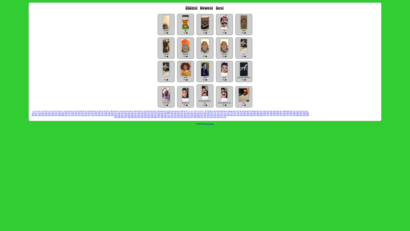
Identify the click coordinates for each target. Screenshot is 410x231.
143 (122, 113)
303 (178, 117)
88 (229, 111)
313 (211, 117)
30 (93, 111)
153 (155, 113)
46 (130, 111)
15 (58, 111)
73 (194, 111)
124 (59, 113)
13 (53, 111)
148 (138, 113)
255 (214, 115)
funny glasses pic (224, 103)
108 (284, 111)
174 (224, 113)
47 (133, 111)
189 (274, 113)
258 (224, 115)
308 (195, 117)
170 (211, 113)
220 (99, 115)
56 (154, 111)
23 (76, 111)
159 (175, 113)
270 (264, 115)
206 (52, 115)
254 (211, 115)
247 (188, 115)
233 (142, 115)
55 (151, 111)
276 (284, 115)
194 (290, 113)
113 (300, 111)
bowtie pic (185, 103)
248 (191, 115)
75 (198, 111)
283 (307, 115)
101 (261, 111)
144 (125, 113)
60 (163, 111)
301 (172, 117)
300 (168, 117)
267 (254, 115)
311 (205, 117)
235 (148, 115)
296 (155, 117)
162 (185, 113)
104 (270, 111)
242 (171, 115)
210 (66, 115)
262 (238, 115)
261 (234, 115)
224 (112, 115)
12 (50, 111)
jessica (185, 54)
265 (248, 115)
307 (191, 117)
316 (221, 117)
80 (210, 111)
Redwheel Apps (208, 124)
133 (89, 113)
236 (152, 115)
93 (241, 111)
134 (92, 113)
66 (177, 111)
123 (55, 113)
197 (300, 113)
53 (147, 111)
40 (116, 111)
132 (85, 113)
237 (155, 115)
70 (187, 111)
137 (102, 113)
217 (89, 115)
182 (251, 113)
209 (62, 115)
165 (194, 113)
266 (251, 115)
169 (208, 113)
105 (274, 111)
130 (79, 113)
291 (138, 117)
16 (60, 111)
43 (123, 111)
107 (280, 111)
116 (33, 113)
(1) (165, 33)
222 (105, 115)
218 (92, 115)
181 (247, 113)
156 (165, 113)
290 (135, 117)
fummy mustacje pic (205, 102)
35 (104, 111)
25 (81, 111)
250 (198, 115)
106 (277, 111)
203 (42, 115)
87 (227, 111)
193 (287, 113)
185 (261, 113)
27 (86, 111)
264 (244, 115)
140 (112, 113)
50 (140, 111)
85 (222, 111)
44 (126, 111)
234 (145, 115)
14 (55, 111)
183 (254, 113)
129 (75, 113)
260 (231, 115)
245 (181, 115)
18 (65, 111)
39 (114, 111)
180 (244, 113)
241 (168, 115)
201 (36, 115)
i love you (166, 103)
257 (221, 115)
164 (191, 113)
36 (107, 111)
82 (215, 111)
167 (201, 113)
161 (181, 113)
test (224, 77)
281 (300, 115)
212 (72, 115)
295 (152, 117)
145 (128, 113)
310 (201, 117)
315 (218, 117)
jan (244, 103)
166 (198, 113)
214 (79, 115)
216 (85, 115)
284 (115, 117)
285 (119, 117)
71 (189, 111)
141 (115, 113)
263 (241, 115)
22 (74, 111)
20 (69, 111)
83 (217, 111)
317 (224, 117)
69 (184, 111)
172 (218, 113)
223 (109, 115)
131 (82, 113)
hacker (205, 30)
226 (118, 115)
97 (250, 111)
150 (145, 113)
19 (67, 111)
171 (214, 113)
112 (297, 111)
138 (105, 113)
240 (165, 115)
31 (95, 111)
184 (257, 113)
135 (95, 113)
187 (267, 113)
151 (148, 113)
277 (287, 115)
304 (181, 117)
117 (36, 113)
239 (161, 115)
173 (221, 113)
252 (205, 115)
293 (145, 117)
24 (79, 111)
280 (297, 115)
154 (158, 113)
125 (62, 113)
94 (243, 111)
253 (208, 115)
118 (39, 113)
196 (297, 113)
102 (264, 111)
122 (52, 113)
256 (218, 115)
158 (171, 113)
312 (208, 117)
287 (125, 117)
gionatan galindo (243, 77)
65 (175, 111)
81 (213, 111)
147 (135, 113)
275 (281, 115)
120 (46, 113)
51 (142, 111)
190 (277, 113)
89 (231, 111)
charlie (166, 54)
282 (304, 115)
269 (261, 115)
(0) (243, 33)
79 (208, 111)
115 (306, 111)
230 (132, 115)
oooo (185, 77)
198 (304, 113)
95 (245, 111)
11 (48, 111)
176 (231, 113)
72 (191, 111)
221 (102, 115)
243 (175, 115)
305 (185, 117)
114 (303, 111)
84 (220, 111)
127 (69, 113)
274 (277, 115)
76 (201, 111)
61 (166, 111)
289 (132, 117)
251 (201, 115)
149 (142, 113)
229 (128, 115)
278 (291, 115)
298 (162, 117)
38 (112, 111)
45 (128, 111)
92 (238, 111)
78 (205, 111)
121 (49, 113)
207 (56, 115)
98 (252, 111)
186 (264, 113)
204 (46, 115)
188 (271, 113)
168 (204, 113)
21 (72, 111)
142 (118, 113)
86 (224, 111)
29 (90, 111)
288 (128, 117)
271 (267, 115)
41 (119, 111)
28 (88, 111)
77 (203, 111)
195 (294, 113)
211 (69, 115)
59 (161, 111)
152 (151, 113)
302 (175, 117)
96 (248, 111)
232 (138, 115)
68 (182, 111)
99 (255, 111)
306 (188, 117)
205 (49, 115)
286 (122, 117)
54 (149, 111)
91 (236, 111)
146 (132, 113)
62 (168, 111)
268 (257, 115)
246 (185, 115)
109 (287, 111)
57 (156, 111)
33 (100, 111)
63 (170, 111)
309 (198, 117)
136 (98, 113)
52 (144, 111)
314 (214, 117)
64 (173, 111)
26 (83, 111)
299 (165, 117)
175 (228, 113)
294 (148, 117)
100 (257, 111)
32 (97, 111)
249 (195, 115)
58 (159, 111)
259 (228, 115)
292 (142, 117)
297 (158, 117)
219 (95, 115)
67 (180, 111)
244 (178, 115)
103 (267, 111)
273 (274, 115)
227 (122, 115)
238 (158, 115)
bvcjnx (166, 30)
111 (294, 111)
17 (62, 111)
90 (234, 111)
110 (290, 111)
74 (196, 111)
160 (178, 113)
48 (135, 111)
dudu (244, 30)
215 (82, 115)
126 (65, 113)
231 (135, 115)
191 (281, 113)
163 (188, 113)
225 (115, 115)
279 (294, 115)
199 (307, 113)
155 (161, 113)
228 (125, 115)
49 (137, 111)
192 (284, 113)
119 (42, 113)
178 (237, 113)
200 (32, 115)
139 (108, 113)
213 (75, 115)
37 (109, 111)
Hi (224, 30)
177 (234, 113)
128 (72, 113)
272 (271, 115)
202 (39, 115)
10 (46, 111)
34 (102, 111)
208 (59, 115)
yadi (205, 77)
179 (241, 113)
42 (121, 111)
